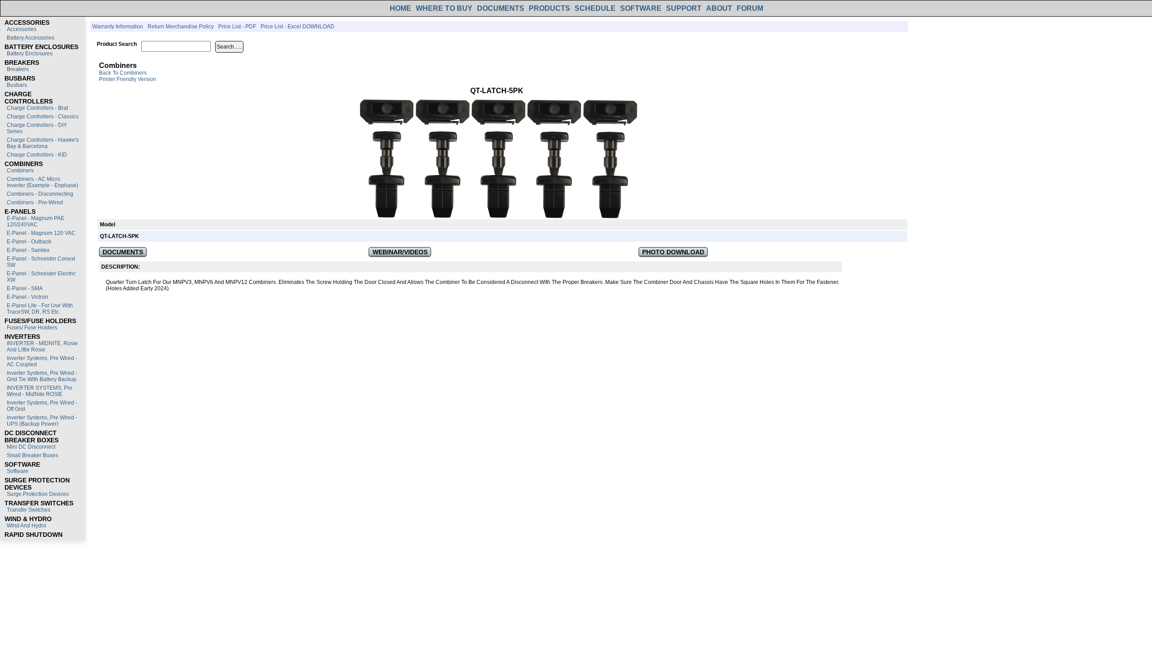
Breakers (18, 69)
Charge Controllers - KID (37, 155)
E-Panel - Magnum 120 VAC (41, 233)
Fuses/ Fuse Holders (32, 327)
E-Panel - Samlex (28, 250)
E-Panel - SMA (25, 288)
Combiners (20, 170)
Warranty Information (117, 26)
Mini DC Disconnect (31, 447)
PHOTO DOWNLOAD (673, 252)
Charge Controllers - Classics (43, 116)
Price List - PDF (237, 26)
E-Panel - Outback (29, 241)
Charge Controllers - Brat (37, 108)
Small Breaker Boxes (32, 455)
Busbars (17, 85)
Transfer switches (28, 510)
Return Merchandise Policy (181, 26)
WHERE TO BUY (444, 8)
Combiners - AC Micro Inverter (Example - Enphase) (42, 182)
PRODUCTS (549, 8)
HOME (400, 8)
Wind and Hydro (26, 525)
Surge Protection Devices (38, 494)
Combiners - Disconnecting (40, 194)
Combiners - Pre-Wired (35, 202)
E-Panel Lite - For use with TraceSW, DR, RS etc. (40, 308)
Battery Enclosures (30, 53)
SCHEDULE (595, 8)
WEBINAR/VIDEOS (400, 252)
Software (17, 471)
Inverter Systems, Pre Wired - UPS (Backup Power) (42, 420)
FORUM (750, 8)
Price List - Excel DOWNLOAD (297, 26)
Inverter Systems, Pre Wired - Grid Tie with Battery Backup (42, 376)
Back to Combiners (123, 73)
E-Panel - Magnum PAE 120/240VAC (35, 221)
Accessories (21, 29)
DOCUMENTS (500, 8)
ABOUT (719, 8)
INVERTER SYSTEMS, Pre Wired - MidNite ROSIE (39, 391)
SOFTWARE (641, 8)
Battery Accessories (30, 38)
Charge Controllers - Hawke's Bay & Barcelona (43, 143)
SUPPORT (684, 8)
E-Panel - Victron (27, 297)
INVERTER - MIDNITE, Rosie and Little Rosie (42, 346)
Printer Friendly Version (127, 79)
